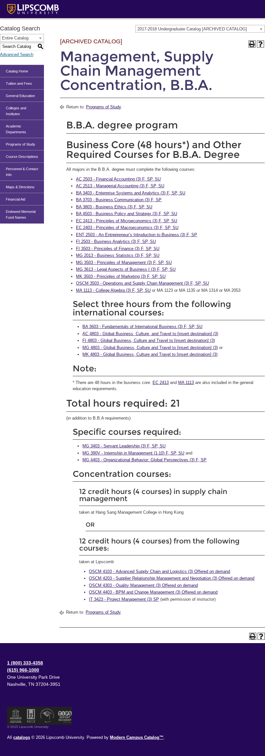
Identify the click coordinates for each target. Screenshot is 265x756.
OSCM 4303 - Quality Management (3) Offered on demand (143, 585)
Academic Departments (16, 129)
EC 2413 (161, 382)
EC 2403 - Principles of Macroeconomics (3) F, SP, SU (127, 227)
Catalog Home (17, 71)
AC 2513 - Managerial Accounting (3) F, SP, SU (120, 185)
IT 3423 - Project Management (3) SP (124, 599)
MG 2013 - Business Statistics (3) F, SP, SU (117, 255)
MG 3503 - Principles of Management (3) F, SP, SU (124, 262)
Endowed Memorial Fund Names (21, 214)
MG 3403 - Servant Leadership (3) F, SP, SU (123, 446)
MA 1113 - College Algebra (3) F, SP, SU (113, 290)
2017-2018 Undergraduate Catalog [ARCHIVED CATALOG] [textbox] (192, 29)
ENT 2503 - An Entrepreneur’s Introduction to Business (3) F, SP (136, 234)
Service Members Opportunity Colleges (47, 716)
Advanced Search (16, 54)
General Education (20, 96)
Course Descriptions (22, 157)
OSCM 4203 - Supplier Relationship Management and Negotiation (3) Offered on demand (171, 578)
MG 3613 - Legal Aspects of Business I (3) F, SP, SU (125, 269)
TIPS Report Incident (64, 716)
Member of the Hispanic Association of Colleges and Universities (31, 716)
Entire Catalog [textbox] (15, 38)
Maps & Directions (20, 187)
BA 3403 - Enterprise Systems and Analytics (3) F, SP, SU (130, 193)
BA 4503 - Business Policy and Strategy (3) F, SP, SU (126, 213)
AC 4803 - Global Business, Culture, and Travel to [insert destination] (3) (150, 333)
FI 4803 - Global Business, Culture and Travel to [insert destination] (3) (148, 340)
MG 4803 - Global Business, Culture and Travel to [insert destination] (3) (150, 347)
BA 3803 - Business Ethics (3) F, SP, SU (114, 206)
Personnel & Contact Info (22, 172)
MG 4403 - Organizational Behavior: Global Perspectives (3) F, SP (144, 459)
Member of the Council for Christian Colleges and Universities (16, 716)
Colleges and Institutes (16, 111)
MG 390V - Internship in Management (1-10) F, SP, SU (133, 453)
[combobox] (200, 29)
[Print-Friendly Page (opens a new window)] (252, 44)
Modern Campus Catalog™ (137, 737)
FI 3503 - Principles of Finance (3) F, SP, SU (117, 248)
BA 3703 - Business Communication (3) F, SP (119, 199)
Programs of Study (20, 144)
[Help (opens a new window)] (260, 44)
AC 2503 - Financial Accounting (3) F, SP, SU (118, 179)
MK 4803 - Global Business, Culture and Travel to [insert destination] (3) (149, 354)
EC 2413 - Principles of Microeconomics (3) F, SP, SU (126, 220)
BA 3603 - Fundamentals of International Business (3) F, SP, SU (142, 326)
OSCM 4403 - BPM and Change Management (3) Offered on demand (153, 592)
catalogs (21, 737)
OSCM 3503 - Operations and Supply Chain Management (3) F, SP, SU (142, 283)
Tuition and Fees (19, 83)
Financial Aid (15, 199)
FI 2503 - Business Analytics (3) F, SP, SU (116, 241)
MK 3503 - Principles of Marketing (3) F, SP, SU (120, 276)
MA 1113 (186, 382)
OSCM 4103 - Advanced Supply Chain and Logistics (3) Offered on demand (159, 571)
